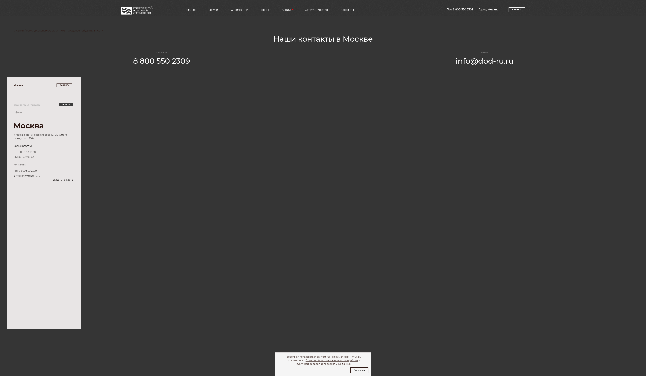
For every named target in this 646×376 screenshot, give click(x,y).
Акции (286, 9)
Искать (66, 105)
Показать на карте (62, 179)
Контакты (347, 9)
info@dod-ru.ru (484, 60)
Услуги (213, 9)
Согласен (359, 370)
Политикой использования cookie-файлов (332, 360)
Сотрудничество (316, 9)
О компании (239, 9)
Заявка (516, 9)
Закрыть (64, 85)
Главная (190, 9)
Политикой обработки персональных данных (323, 363)
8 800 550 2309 (463, 9)
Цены (265, 9)
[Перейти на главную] (137, 11)
